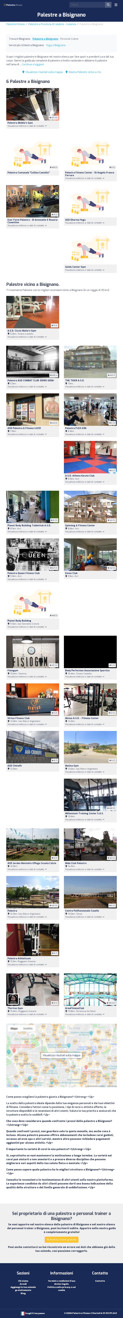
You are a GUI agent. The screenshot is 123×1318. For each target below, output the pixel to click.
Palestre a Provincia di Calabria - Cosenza (52, 24)
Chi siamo (23, 1281)
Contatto (100, 1281)
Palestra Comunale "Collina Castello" (29, 172)
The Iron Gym (15, 1008)
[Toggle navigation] (116, 5)
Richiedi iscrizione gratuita (61, 1239)
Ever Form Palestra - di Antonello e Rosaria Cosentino (32, 221)
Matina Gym (72, 765)
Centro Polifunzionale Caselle (82, 910)
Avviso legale (61, 1284)
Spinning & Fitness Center (80, 525)
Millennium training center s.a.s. (84, 813)
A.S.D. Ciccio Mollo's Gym (22, 330)
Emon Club (71, 573)
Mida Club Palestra (75, 863)
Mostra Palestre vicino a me (84, 72)
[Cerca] (108, 5)
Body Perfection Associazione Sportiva (87, 670)
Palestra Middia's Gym (20, 122)
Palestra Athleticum (19, 958)
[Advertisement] (90, 111)
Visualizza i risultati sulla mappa (44, 72)
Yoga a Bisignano (56, 45)
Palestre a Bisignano (45, 39)
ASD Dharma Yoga (75, 219)
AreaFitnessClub (74, 1008)
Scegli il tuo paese (35, 1313)
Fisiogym (13, 670)
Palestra (12, 910)
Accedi (23, 1284)
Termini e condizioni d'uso (61, 1281)
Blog (23, 1293)
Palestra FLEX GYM (75, 428)
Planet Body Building (19, 620)
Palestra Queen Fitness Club (24, 573)
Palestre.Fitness (15, 24)
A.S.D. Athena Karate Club (79, 475)
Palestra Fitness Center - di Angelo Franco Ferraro (89, 174)
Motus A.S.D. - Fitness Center (82, 718)
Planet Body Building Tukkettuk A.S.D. (29, 525)
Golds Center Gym (75, 266)
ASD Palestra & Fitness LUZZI (24, 428)
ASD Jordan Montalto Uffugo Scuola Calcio (32, 863)
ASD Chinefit (15, 765)
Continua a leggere (33, 64)
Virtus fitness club (19, 718)
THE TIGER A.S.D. (74, 380)
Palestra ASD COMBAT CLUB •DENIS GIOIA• (31, 380)
